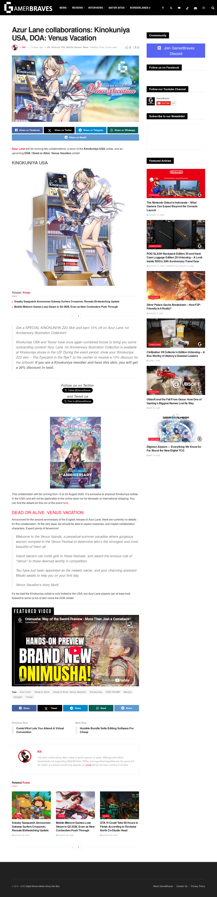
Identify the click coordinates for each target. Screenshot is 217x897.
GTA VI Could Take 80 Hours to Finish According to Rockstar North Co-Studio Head (119, 826)
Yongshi (18, 696)
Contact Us (182, 886)
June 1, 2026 (154, 360)
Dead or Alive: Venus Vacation (69, 691)
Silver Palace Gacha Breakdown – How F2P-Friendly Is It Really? (174, 306)
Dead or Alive (42, 691)
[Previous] (72, 316)
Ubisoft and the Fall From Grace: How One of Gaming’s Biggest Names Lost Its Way (174, 401)
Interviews (95, 7)
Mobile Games (74, 47)
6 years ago (37, 47)
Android (55, 47)
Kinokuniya (96, 691)
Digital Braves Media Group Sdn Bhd (43, 886)
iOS (63, 47)
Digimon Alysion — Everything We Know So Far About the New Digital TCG (174, 448)
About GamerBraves (163, 886)
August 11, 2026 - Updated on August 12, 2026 (171, 265)
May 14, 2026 (154, 455)
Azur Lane (18, 149)
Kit (23, 47)
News (63, 7)
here (65, 503)
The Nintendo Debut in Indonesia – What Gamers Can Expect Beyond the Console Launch (172, 206)
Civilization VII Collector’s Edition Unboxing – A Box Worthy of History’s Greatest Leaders (176, 354)
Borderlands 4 (140, 7)
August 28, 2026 (21, 835)
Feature (154, 195)
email (88, 765)
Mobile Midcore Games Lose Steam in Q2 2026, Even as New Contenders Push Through (66, 306)
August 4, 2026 (155, 313)
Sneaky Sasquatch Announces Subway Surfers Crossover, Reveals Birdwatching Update (66, 301)
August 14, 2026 (156, 214)
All (48, 47)
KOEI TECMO (113, 691)
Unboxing (155, 246)
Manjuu (128, 691)
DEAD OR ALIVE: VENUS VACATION (48, 512)
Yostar (29, 696)
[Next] (78, 316)
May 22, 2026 (154, 407)
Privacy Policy (198, 886)
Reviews (77, 7)
